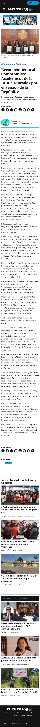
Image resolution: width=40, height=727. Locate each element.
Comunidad (14, 632)
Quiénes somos (10, 713)
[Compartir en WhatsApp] (11, 110)
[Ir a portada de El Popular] (20, 9)
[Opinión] (20, 20)
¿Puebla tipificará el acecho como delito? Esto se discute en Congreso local (19, 510)
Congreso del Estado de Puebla (10, 516)
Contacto (15, 715)
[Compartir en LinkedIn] (28, 110)
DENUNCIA (34, 3)
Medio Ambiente (14, 695)
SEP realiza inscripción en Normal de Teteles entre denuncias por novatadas (19, 579)
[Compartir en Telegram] (15, 110)
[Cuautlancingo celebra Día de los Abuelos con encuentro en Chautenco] (20, 530)
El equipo (34, 713)
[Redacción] (5, 122)
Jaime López (5, 632)
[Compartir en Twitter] (7, 110)
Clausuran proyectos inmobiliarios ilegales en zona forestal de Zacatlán (19, 690)
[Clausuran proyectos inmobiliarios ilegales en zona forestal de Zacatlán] (20, 678)
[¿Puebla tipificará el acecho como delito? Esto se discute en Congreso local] (20, 495)
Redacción (15, 121)
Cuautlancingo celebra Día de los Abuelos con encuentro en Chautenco (17, 544)
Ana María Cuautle (7, 664)
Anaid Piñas (5, 585)
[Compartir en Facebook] (3, 110)
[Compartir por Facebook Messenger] (24, 110)
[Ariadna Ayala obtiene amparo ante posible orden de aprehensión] (20, 646)
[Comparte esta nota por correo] (20, 110)
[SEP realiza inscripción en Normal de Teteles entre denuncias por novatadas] (20, 564)
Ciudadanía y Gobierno (13, 64)
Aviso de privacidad (26, 715)
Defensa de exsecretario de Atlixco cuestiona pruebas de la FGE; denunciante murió (18, 626)
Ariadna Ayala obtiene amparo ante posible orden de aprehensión (18, 659)
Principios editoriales (23, 713)
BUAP (8, 463)
